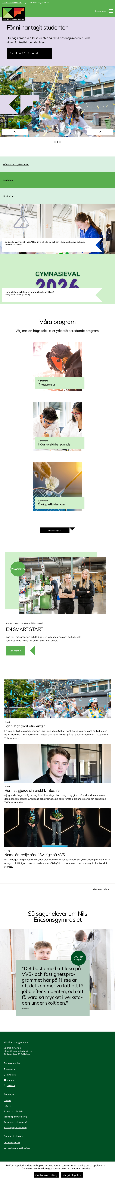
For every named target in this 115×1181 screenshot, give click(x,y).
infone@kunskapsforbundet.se (18, 1051)
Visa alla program (55, 530)
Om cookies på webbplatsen (17, 1148)
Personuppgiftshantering (15, 1127)
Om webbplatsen (12, 1142)
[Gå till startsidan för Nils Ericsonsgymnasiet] (13, 14)
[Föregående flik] (15, 132)
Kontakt (7, 1100)
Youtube (11, 1080)
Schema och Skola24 (13, 1111)
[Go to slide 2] (57, 142)
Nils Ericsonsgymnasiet (39, 2)
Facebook (10, 1069)
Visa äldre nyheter (101, 889)
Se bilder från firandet (24, 53)
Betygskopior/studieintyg (15, 1116)
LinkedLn (11, 1085)
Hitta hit (7, 1106)
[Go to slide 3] (60, 142)
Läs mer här (15, 650)
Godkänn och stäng (46, 1175)
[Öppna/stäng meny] (111, 11)
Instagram (11, 1074)
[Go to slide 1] (55, 142)
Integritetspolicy (71, 1175)
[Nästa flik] (100, 132)
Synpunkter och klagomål (15, 1122)
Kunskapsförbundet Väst (12, 2)
